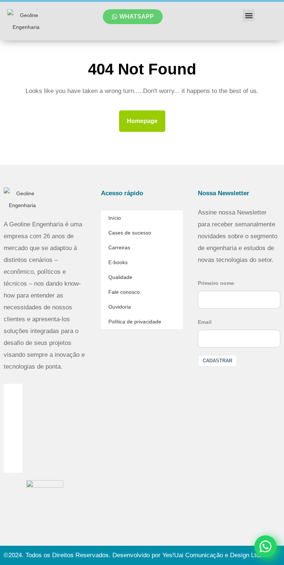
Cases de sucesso (129, 233)
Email (205, 322)
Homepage (145, 118)
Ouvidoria (119, 307)
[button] (249, 15)
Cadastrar (217, 360)
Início (114, 218)
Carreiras (119, 247)
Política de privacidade (134, 322)
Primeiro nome (216, 283)
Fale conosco (124, 292)
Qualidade (120, 277)
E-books (118, 262)
